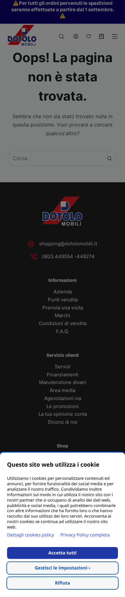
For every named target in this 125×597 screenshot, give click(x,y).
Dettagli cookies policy (30, 535)
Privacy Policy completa (85, 535)
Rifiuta (62, 583)
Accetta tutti (62, 553)
